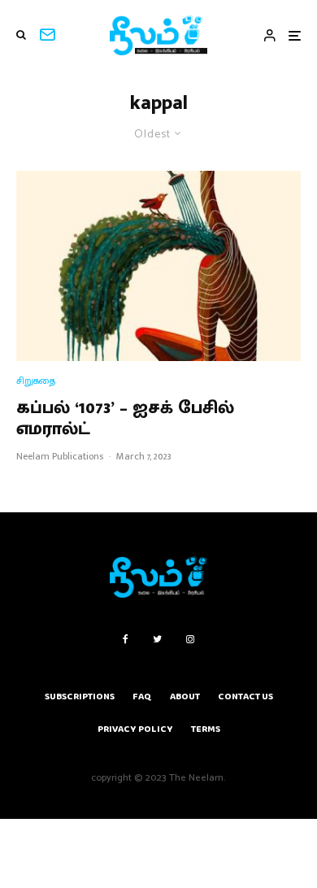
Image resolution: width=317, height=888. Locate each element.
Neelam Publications (59, 456)
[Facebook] (126, 639)
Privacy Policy (135, 729)
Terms (205, 729)
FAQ (142, 696)
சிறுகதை (35, 381)
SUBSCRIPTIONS (80, 696)
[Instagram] (190, 639)
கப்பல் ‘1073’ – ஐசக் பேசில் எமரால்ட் (125, 419)
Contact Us (245, 696)
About (185, 696)
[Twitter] (157, 639)
